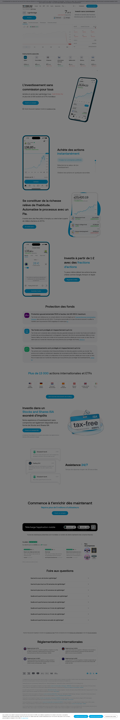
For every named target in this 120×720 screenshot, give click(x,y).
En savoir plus (24, 718)
